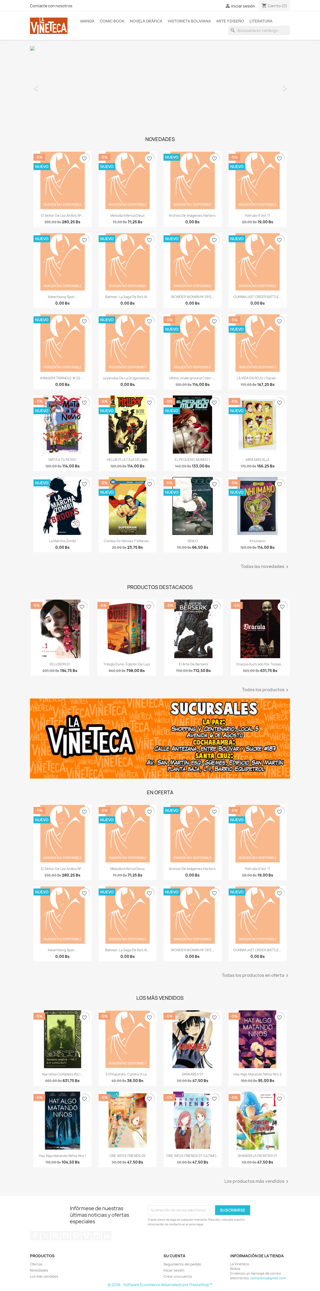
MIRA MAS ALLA (257, 459)
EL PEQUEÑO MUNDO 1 (192, 459)
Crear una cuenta (178, 1276)
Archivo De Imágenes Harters (192, 215)
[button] (49, 85)
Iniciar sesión (174, 1270)
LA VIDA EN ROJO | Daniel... (257, 378)
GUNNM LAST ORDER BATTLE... (257, 297)
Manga (87, 21)
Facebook (35, 1235)
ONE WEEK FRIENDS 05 (127, 1155)
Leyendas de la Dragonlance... (127, 378)
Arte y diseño (230, 21)
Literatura (260, 21)
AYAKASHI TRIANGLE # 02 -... (62, 378)
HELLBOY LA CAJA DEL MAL (127, 459)
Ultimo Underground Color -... (192, 378)
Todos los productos (266, 690)
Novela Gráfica (146, 21)
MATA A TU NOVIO (62, 459)
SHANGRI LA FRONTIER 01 (257, 1155)
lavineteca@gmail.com (268, 1278)
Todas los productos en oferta (256, 975)
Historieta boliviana (189, 21)
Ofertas (36, 1264)
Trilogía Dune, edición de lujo (126, 664)
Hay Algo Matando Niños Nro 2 (257, 1074)
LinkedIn (107, 1235)
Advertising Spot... (62, 297)
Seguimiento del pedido (182, 1264)
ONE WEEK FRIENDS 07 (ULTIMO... (192, 1155)
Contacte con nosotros (51, 5)
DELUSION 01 (60, 664)
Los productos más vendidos (257, 1181)
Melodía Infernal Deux (127, 215)
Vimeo (86, 1235)
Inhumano (257, 541)
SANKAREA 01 (192, 1074)
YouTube (65, 1235)
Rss (55, 1235)
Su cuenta (174, 1255)
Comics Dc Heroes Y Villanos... (127, 541)
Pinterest (76, 1235)
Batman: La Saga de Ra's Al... (127, 297)
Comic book (112, 21)
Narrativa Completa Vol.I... (62, 1074)
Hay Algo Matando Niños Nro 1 (62, 1155)
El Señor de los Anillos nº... (62, 215)
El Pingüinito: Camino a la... (127, 1074)
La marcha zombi (62, 541)
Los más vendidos (44, 1276)
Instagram (96, 1235)
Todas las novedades (265, 567)
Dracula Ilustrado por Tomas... (260, 664)
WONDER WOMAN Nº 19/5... (192, 297)
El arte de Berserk (193, 664)
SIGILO (192, 541)
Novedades (39, 1270)
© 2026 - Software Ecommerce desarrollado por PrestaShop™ (160, 1284)
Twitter (45, 1235)
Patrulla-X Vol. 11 (257, 215)
